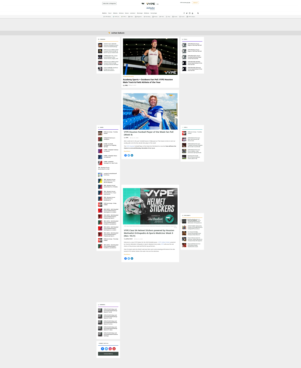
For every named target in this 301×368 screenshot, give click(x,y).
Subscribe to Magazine (109, 3)
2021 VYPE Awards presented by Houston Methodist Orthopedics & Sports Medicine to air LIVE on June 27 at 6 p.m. (195, 222)
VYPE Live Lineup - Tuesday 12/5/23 (195, 132)
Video (131, 16)
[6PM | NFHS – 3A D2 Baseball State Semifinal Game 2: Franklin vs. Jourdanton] (100, 222)
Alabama (115, 13)
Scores (183, 16)
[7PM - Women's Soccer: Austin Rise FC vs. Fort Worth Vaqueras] (100, 181)
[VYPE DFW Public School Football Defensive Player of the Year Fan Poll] (184, 57)
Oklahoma (146, 13)
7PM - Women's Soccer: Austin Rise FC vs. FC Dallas (111, 186)
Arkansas (121, 13)
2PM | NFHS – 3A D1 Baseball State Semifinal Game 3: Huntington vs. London (111, 211)
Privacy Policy (183, 220)
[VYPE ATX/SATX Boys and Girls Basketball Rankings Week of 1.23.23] (100, 310)
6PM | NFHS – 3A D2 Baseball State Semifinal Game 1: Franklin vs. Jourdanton (111, 246)
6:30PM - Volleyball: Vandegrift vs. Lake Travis (110, 162)
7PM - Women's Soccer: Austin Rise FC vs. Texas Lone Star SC (110, 193)
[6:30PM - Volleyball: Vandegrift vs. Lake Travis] (100, 163)
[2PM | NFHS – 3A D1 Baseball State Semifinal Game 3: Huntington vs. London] (100, 210)
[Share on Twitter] (129, 155)
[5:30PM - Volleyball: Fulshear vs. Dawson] (100, 151)
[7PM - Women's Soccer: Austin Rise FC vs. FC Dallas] (100, 187)
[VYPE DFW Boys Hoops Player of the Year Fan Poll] (184, 51)
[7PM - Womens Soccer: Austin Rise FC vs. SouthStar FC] (100, 198)
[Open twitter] (187, 13)
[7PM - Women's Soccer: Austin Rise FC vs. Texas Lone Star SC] (100, 192)
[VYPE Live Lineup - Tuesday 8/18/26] (100, 133)
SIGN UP (195, 2)
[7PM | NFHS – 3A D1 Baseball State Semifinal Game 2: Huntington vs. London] (100, 228)
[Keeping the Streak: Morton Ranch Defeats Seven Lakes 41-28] (184, 157)
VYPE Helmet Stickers (164, 242)
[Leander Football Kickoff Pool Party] (100, 175)
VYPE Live (117, 16)
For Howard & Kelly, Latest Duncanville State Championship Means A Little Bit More (194, 234)
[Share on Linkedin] (132, 155)
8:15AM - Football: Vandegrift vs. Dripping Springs (110, 145)
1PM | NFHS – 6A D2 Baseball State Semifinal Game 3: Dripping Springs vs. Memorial (111, 217)
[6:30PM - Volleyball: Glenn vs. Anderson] (100, 157)
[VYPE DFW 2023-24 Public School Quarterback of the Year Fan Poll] (184, 63)
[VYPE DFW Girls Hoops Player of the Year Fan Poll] (184, 45)
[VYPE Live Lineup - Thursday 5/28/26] (100, 240)
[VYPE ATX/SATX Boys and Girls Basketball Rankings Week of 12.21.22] (100, 322)
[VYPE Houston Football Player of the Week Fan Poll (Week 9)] (150, 111)
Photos (156, 16)
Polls (162, 16)
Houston (132, 146)
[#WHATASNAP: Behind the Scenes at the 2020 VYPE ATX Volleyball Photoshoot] (184, 227)
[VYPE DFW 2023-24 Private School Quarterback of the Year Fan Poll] (184, 69)
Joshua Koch (129, 239)
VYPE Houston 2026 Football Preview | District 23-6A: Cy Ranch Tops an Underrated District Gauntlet (111, 52)
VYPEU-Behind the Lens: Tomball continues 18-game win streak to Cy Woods (195, 145)
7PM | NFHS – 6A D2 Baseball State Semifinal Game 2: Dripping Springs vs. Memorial (111, 235)
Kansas (127, 13)
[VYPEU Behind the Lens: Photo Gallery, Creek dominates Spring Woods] (184, 151)
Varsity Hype (153, 13)
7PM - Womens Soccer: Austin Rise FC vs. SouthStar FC (109, 199)
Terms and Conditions (192, 220)
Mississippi (140, 13)
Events (175, 16)
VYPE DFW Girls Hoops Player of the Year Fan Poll (195, 44)
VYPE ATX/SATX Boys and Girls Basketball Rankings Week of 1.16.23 (110, 316)
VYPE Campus (191, 16)
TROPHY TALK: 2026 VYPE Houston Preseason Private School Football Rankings (111, 45)
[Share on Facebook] (125, 155)
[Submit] (198, 13)
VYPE (126, 85)
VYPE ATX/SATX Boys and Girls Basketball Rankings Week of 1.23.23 (110, 310)
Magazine (139, 16)
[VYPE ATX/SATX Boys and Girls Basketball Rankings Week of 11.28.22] (100, 328)
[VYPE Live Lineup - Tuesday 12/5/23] (184, 133)
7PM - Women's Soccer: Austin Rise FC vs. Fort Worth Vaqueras (110, 181)
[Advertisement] (150, 23)
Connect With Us (108, 353)
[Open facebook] (184, 13)
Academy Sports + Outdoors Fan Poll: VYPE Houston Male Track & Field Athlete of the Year (148, 81)
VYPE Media (108, 16)
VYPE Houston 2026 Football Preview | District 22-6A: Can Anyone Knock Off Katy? (111, 63)
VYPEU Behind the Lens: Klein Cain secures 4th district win (194, 139)
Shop (169, 16)
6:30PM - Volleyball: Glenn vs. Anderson (110, 156)
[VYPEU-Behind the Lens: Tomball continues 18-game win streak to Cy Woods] (184, 145)
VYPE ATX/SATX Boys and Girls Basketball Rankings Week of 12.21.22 (110, 322)
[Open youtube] (192, 13)
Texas (109, 13)
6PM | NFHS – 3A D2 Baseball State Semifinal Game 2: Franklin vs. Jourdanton (111, 222)
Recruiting (148, 16)
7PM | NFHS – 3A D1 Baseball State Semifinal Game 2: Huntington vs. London (111, 228)
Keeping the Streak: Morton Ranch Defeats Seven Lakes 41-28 (194, 157)
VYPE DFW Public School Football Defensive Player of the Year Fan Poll (194, 57)
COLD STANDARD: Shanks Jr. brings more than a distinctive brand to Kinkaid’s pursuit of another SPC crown (111, 70)
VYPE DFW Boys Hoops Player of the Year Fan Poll (195, 50)
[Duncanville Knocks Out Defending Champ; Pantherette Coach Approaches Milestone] (184, 245)
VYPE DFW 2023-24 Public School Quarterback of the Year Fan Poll (195, 63)
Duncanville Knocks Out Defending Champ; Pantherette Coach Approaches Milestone (194, 246)
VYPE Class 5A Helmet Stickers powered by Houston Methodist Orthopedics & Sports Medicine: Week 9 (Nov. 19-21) (149, 233)
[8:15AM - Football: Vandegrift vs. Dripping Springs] (100, 145)
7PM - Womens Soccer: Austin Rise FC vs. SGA (104, 168)
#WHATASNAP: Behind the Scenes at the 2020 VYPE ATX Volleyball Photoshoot (195, 227)
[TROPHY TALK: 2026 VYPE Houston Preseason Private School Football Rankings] (100, 45)
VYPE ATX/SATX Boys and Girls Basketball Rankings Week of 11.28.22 (110, 328)
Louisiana (132, 13)
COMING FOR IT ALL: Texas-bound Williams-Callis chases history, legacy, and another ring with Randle (111, 58)
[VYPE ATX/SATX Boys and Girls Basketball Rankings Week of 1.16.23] (100, 316)
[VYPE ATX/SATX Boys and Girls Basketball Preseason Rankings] (100, 334)
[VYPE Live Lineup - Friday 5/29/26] (100, 204)
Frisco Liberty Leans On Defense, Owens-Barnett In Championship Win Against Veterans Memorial (195, 240)
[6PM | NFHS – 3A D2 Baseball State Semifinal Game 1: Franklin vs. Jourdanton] (100, 246)
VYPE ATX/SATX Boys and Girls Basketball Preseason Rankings (111, 334)
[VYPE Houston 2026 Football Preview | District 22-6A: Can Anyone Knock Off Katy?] (100, 63)
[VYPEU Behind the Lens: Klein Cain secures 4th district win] (184, 139)
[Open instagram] (189, 13)
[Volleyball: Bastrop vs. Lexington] (100, 139)
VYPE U (124, 16)
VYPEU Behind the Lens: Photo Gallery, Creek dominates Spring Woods (194, 151)
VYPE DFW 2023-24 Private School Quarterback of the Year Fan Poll (195, 69)
